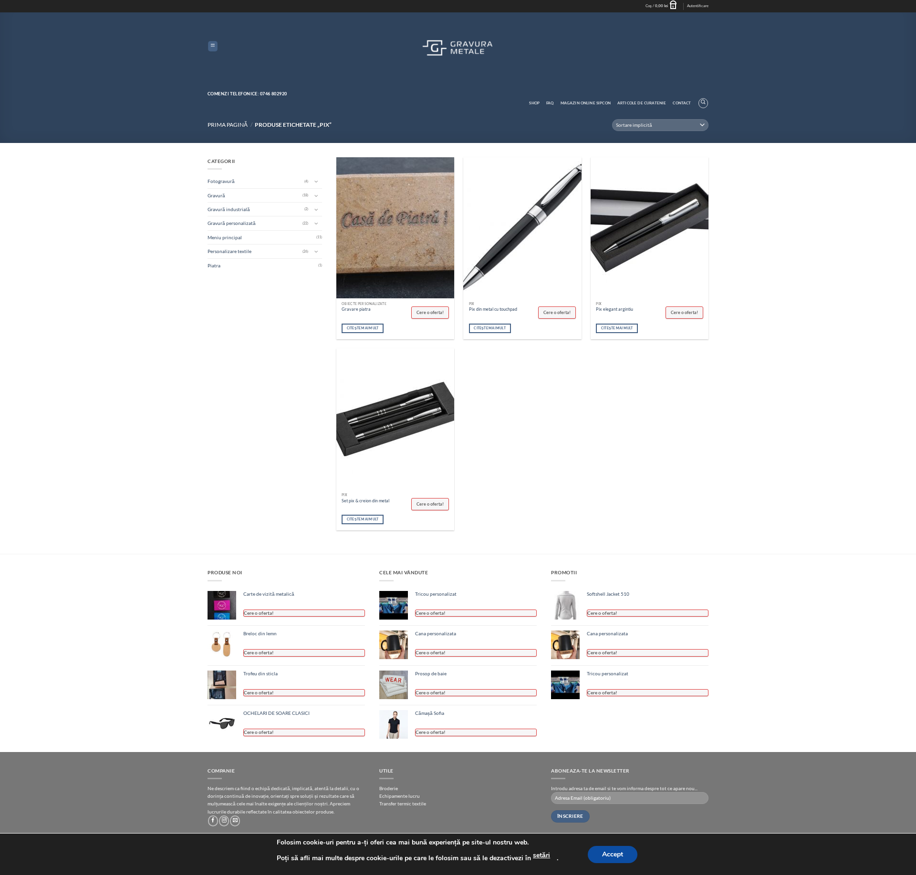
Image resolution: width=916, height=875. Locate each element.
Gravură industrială (229, 209)
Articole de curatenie (641, 103)
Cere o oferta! (430, 312)
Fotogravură (221, 181)
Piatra (214, 265)
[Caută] (703, 103)
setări (541, 855)
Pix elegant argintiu (614, 309)
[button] (662, 6)
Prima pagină (228, 124)
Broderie (388, 788)
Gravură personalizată (232, 223)
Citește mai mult (363, 328)
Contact (682, 103)
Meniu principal (225, 237)
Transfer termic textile (402, 803)
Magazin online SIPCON (586, 103)
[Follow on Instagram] (224, 820)
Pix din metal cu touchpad (493, 309)
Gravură (216, 195)
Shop (534, 103)
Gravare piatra (356, 309)
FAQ (550, 103)
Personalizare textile (229, 251)
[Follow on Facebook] (213, 820)
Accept (612, 854)
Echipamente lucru (399, 796)
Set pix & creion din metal (365, 500)
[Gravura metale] (458, 47)
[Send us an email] (235, 820)
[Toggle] (316, 181)
